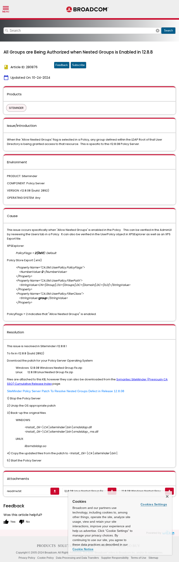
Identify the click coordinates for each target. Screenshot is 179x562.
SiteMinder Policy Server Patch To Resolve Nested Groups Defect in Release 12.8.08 (65, 391)
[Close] (167, 496)
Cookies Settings (154, 504)
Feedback (61, 65)
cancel (157, 30)
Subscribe (78, 65)
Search (168, 30)
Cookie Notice (82, 549)
